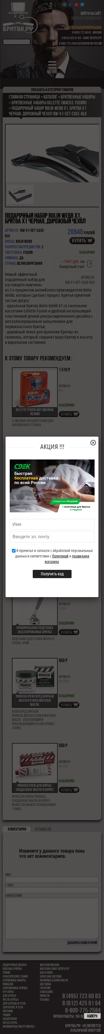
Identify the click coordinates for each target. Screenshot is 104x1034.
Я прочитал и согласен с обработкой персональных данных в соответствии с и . (54, 556)
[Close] (95, 442)
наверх (92, 1016)
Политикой (60, 556)
